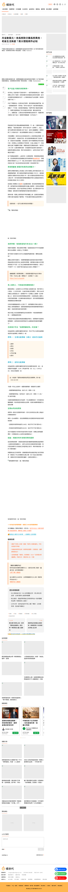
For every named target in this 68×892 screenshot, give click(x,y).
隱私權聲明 (36, 885)
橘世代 (3, 35)
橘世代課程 (11, 877)
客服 (16, 885)
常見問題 (30, 879)
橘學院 (43, 9)
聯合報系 (43, 885)
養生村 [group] (4, 14)
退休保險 (18, 35)
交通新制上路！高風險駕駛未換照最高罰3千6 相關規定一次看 (34, 678)
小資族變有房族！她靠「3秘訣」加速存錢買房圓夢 (34, 657)
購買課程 (50, 4)
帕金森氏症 (12, 616)
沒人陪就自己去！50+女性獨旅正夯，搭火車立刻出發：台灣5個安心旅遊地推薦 (59, 61)
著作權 (31, 885)
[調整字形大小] (3, 106)
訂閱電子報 (23, 879)
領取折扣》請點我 (15, 582)
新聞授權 (21, 885)
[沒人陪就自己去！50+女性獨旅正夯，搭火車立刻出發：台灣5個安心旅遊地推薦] (49, 62)
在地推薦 (18, 9)
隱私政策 (45, 879)
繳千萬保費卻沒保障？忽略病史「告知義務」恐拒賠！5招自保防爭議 (34, 781)
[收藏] (3, 101)
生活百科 (25, 9)
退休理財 (5, 9)
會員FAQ (18, 877)
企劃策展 (55, 9)
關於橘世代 (11, 875)
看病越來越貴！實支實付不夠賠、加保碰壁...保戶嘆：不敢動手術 (11, 781)
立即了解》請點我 (15, 572)
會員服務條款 (37, 879)
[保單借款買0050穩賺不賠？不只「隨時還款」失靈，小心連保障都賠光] (12, 751)
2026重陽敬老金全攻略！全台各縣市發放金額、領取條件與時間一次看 (59, 57)
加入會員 (10, 879)
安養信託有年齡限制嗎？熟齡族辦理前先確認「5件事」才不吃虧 (11, 802)
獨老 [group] (27, 14)
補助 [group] (22, 14)
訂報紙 (48, 885)
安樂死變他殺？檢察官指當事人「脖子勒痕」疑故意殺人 (11, 699)
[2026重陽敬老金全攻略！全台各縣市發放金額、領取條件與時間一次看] (49, 57)
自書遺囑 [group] (16, 14)
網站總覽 (60, 885)
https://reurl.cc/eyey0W (17, 278)
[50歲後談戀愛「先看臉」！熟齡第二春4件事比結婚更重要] (49, 67)
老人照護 (34, 613)
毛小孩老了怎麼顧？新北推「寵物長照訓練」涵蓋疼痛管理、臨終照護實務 (59, 76)
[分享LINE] (3, 92)
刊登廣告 (8, 885)
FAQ (13, 885)
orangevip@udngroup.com (15, 872)
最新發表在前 (39, 855)
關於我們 (54, 885)
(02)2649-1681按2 (28, 872)
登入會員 (16, 879)
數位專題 (49, 9)
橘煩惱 (38, 9)
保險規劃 (27, 613)
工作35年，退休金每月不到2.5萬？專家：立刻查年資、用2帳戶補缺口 (59, 86)
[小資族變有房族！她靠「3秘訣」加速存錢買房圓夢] (34, 648)
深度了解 (7, 733)
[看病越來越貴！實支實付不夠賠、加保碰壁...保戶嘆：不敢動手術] (12, 771)
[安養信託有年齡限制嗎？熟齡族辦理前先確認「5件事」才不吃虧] (12, 792)
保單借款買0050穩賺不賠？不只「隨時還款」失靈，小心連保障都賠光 (12, 761)
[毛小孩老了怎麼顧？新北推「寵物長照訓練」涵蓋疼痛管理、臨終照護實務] (49, 77)
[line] (57, 4)
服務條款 (27, 885)
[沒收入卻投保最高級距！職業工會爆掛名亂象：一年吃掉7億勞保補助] (34, 751)
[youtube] (60, 4)
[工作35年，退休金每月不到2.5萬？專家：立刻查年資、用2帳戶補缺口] (49, 86)
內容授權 (24, 875)
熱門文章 (49, 52)
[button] (65, 4)
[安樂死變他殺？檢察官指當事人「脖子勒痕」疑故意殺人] (12, 689)
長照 (10, 613)
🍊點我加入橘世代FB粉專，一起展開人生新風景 (22, 534)
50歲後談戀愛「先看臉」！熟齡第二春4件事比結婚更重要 (59, 66)
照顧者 (20, 613)
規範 (3, 849)
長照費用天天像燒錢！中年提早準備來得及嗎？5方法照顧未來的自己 (34, 802)
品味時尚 (31, 9)
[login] (62, 4)
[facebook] (54, 4)
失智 (15, 613)
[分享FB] (3, 87)
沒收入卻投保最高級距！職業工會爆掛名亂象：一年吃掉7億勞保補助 (34, 761)
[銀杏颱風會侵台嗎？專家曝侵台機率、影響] (12, 648)
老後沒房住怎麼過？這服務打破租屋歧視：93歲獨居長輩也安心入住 (59, 81)
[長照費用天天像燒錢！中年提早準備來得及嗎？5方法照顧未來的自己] (34, 792)
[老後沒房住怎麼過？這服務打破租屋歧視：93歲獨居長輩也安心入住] (49, 82)
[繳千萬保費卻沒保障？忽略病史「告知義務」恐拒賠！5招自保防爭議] (34, 771)
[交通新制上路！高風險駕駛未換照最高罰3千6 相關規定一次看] (34, 668)
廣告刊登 (18, 875)
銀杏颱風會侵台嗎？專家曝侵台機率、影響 (11, 657)
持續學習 (11, 9)
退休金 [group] (10, 14)
